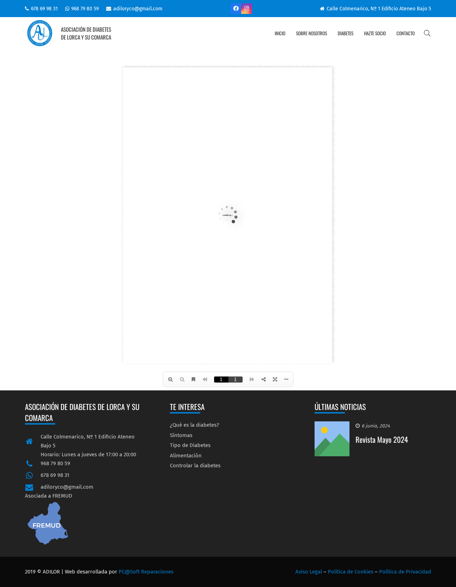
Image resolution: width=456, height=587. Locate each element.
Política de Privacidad (405, 571)
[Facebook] (235, 8)
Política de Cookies (350, 571)
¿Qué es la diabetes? (194, 425)
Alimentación (186, 455)
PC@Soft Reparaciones (146, 571)
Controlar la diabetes (195, 465)
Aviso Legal (308, 571)
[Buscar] (427, 33)
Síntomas (181, 435)
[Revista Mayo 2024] (332, 425)
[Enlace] (40, 33)
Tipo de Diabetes (190, 445)
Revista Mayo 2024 (382, 439)
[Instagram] (246, 8)
